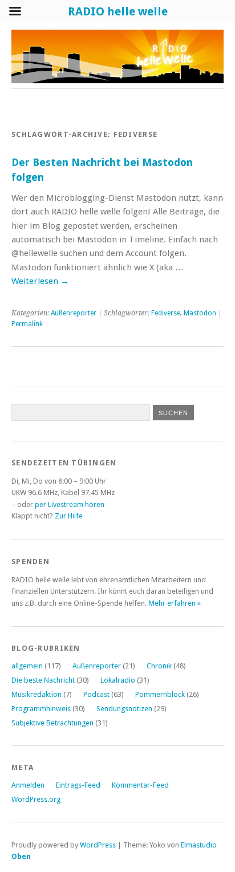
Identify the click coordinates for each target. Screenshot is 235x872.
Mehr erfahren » (174, 603)
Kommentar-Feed (140, 785)
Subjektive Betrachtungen (52, 723)
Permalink (27, 324)
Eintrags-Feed (78, 785)
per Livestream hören (69, 504)
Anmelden (27, 785)
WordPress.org (35, 799)
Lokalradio (117, 680)
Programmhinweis (41, 708)
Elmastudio (199, 845)
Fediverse (165, 313)
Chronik (159, 666)
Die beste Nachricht (43, 680)
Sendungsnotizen (124, 708)
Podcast (96, 694)
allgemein (27, 666)
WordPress (98, 845)
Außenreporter (73, 313)
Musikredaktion (36, 694)
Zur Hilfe (69, 516)
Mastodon (200, 313)
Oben (21, 856)
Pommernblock (160, 694)
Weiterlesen (40, 281)
